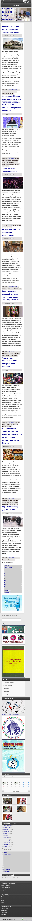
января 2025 (6, 827)
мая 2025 (5, 835)
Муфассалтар (11, 91)
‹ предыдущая (8, 567)
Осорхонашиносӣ (13, 89)
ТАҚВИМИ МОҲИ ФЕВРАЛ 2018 (10, 714)
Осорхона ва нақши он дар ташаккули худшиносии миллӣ (10, 29)
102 (5, 580)
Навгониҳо (6, 688)
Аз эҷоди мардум (7, 685)
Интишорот (11, 158)
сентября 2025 (7, 842)
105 (5, 586)
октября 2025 (6, 844)
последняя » (7, 592)
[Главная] (16, 2)
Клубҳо (10, 225)
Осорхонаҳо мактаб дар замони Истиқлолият (11, 232)
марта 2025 (6, 831)
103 (5, 582)
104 (5, 584)
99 (4, 575)
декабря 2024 (7, 825)
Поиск (23, 619)
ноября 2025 (6, 846)
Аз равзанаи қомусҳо (8, 682)
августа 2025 (6, 841)
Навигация (16, 5)
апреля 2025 (6, 833)
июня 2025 (6, 837)
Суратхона (6, 691)
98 (4, 573)
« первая (6, 565)
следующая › (7, 590)
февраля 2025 (7, 829)
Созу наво (5, 694)
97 (4, 571)
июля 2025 (6, 839)
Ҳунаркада (11, 351)
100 (5, 577)
